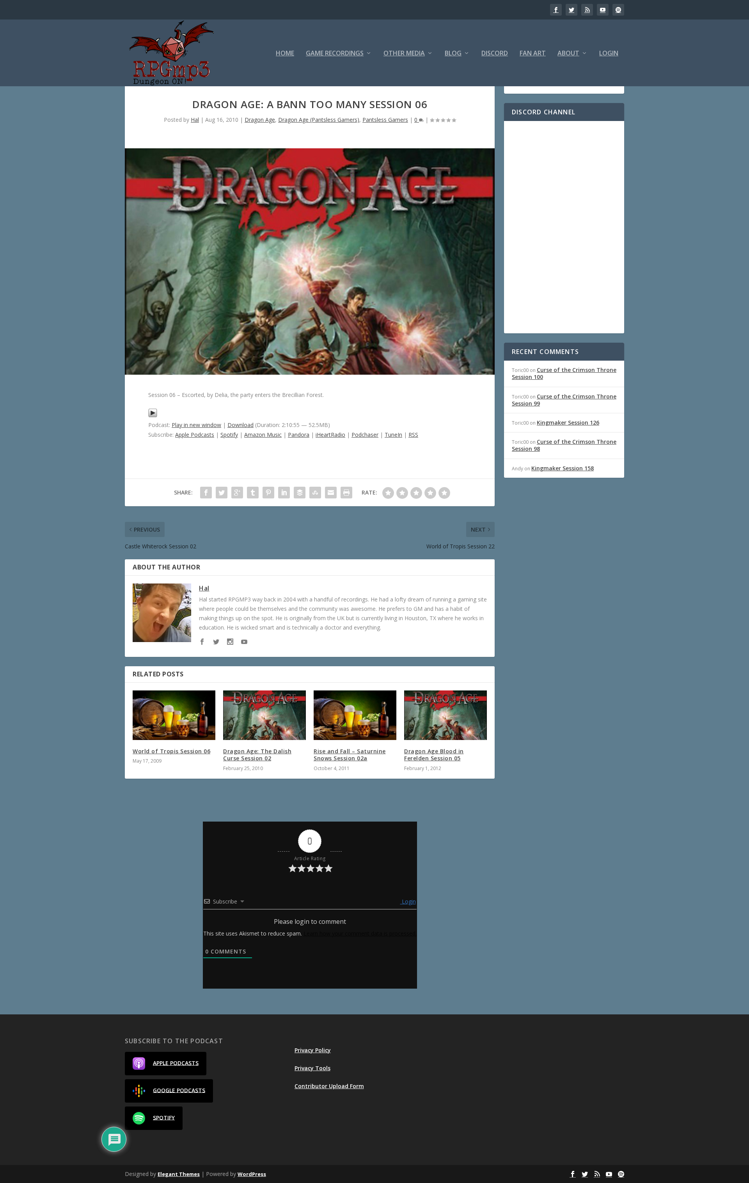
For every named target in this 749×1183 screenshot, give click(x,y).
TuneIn (393, 434)
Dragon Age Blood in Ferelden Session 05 (434, 754)
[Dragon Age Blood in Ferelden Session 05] (445, 715)
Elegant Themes (179, 1174)
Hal (195, 119)
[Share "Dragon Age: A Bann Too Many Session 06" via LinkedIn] (284, 492)
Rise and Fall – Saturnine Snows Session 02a (350, 754)
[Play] (152, 415)
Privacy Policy (313, 1050)
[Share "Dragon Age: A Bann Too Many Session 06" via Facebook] (206, 492)
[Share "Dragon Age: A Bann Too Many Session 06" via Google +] (237, 492)
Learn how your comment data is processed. (360, 933)
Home (285, 53)
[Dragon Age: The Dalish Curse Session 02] (264, 715)
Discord (494, 53)
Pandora (298, 434)
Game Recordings (335, 53)
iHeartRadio (330, 434)
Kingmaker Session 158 (562, 468)
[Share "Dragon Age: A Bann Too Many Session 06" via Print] (346, 492)
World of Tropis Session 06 (171, 751)
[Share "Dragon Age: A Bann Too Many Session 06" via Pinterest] (268, 492)
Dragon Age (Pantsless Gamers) (318, 119)
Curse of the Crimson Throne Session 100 (564, 373)
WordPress (252, 1174)
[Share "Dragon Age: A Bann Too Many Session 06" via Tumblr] (253, 492)
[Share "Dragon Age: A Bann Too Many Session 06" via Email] (331, 492)
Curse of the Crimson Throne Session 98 (564, 445)
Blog (453, 53)
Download (240, 425)
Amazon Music (263, 434)
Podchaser (364, 434)
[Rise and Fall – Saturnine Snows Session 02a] (355, 715)
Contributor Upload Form (329, 1086)
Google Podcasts (179, 1090)
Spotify (229, 434)
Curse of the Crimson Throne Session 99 (564, 400)
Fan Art (533, 53)
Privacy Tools (312, 1068)
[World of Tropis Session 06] (174, 715)
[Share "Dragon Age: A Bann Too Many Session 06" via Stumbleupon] (315, 492)
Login (608, 53)
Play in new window (196, 425)
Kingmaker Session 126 (568, 422)
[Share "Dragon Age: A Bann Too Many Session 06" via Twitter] (221, 492)
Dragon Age (260, 119)
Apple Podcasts (194, 434)
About (568, 53)
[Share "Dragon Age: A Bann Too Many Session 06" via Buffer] (299, 492)
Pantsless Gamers (385, 119)
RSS (413, 434)
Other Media (404, 53)
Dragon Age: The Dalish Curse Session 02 (257, 754)
